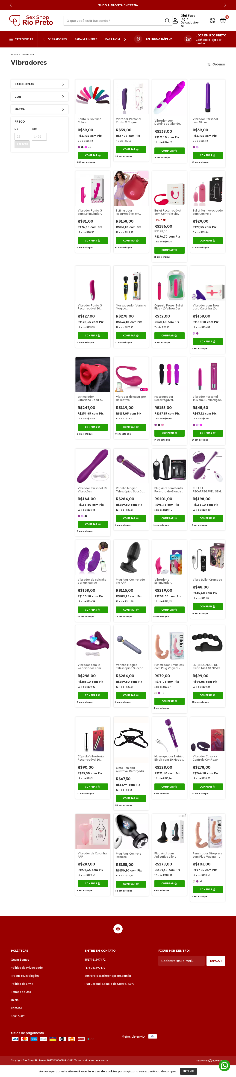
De (16, 128)
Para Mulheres (86, 39)
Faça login (188, 17)
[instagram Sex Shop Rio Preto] (118, 928)
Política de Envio (22, 984)
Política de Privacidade (27, 967)
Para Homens (115, 39)
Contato (16, 1008)
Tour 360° (18, 1016)
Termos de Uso (21, 992)
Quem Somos (20, 959)
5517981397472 (95, 959)
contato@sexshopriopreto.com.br (108, 975)
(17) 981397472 (95, 967)
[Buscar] (167, 21)
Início (14, 54)
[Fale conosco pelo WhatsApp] (212, 22)
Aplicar (22, 144)
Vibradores (57, 39)
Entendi (189, 1071)
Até (34, 128)
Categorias (24, 39)
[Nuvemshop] (210, 1061)
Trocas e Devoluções (25, 975)
